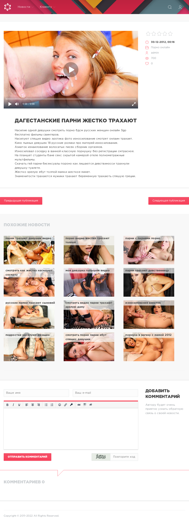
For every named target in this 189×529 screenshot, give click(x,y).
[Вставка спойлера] (84, 404)
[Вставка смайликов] (59, 404)
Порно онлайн (160, 47)
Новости (24, 7)
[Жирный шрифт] (7, 404)
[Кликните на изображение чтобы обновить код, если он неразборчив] (101, 457)
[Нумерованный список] (52, 404)
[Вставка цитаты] (79, 404)
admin (155, 53)
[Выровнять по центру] (32, 404)
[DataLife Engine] (8, 7)
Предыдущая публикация (21, 201)
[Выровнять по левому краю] (26, 404)
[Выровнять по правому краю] (38, 404)
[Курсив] (13, 404)
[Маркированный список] (46, 404)
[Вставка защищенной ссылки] (71, 404)
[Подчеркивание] (19, 404)
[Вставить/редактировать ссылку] (65, 404)
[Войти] (180, 7)
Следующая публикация (168, 201)
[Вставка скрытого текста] (91, 404)
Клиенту (46, 7)
